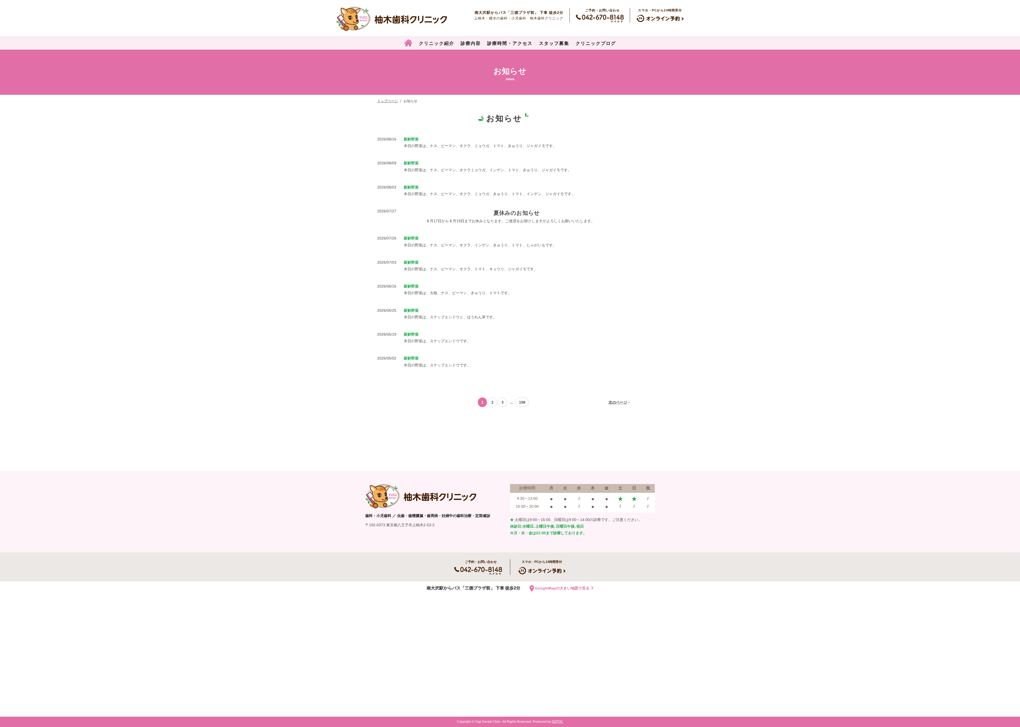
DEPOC (557, 722)
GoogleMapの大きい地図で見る (562, 588)
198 (522, 402)
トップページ (387, 101)
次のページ (618, 402)
